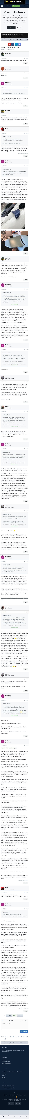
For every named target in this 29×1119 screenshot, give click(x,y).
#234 (27, 561)
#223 (27, 87)
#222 (27, 73)
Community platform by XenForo (14, 1099)
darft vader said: (6, 90)
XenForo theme (13, 1100)
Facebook (4, 1073)
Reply (26, 63)
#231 (27, 411)
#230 (27, 382)
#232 (27, 448)
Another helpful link (6, 1061)
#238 (27, 745)
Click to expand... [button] (14, 304)
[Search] (27, 6)
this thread (17, 34)
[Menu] (2, 6)
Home (13, 1096)
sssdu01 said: (6, 564)
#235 (27, 612)
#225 (27, 133)
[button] (2, 1021)
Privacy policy (20, 1094)
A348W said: (5, 414)
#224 (27, 115)
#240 (27, 908)
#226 (27, 165)
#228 (27, 289)
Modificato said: (6, 136)
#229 (27, 349)
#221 (27, 58)
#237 (27, 700)
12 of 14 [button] (14, 1015)
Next (19, 1015)
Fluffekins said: (6, 169)
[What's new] (24, 6)
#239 (27, 892)
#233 (27, 510)
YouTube (3, 1077)
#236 (27, 679)
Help (25, 1094)
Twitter (3, 1075)
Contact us (4, 1060)
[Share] (25, 58)
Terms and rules (12, 1094)
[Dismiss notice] (26, 34)
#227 (27, 263)
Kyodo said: (5, 912)
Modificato (4, 49)
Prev (10, 1015)
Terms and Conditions (6, 1063)
